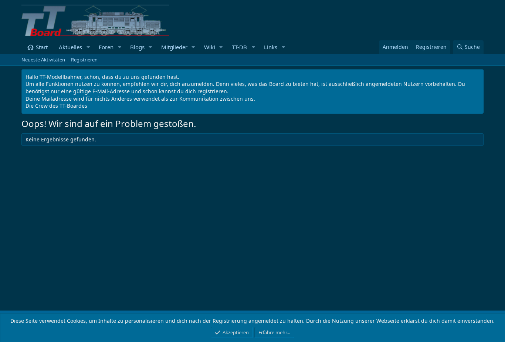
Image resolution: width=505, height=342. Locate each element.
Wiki (209, 47)
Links (270, 47)
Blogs (137, 47)
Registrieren (84, 59)
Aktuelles (70, 47)
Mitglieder (174, 47)
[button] (88, 47)
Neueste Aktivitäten (43, 59)
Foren (106, 47)
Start (42, 47)
